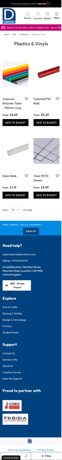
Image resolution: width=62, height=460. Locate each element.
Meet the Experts (12, 378)
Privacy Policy (45, 449)
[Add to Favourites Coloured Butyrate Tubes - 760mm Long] (26, 99)
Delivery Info (10, 359)
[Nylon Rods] (15, 151)
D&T (14, 34)
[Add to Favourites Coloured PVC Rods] (57, 99)
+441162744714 (19, 260)
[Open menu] (56, 13)
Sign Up (31, 231)
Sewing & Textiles (12, 313)
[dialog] (11, 457)
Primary (7, 326)
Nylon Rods (10, 176)
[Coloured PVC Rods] (46, 74)
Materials (24, 34)
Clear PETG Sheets (41, 178)
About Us (8, 365)
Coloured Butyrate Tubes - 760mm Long (12, 103)
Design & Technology (14, 319)
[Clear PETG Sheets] (46, 151)
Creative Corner (12, 372)
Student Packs (11, 332)
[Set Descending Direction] (25, 456)
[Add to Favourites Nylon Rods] (26, 176)
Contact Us (9, 353)
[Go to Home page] (9, 16)
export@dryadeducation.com (19, 254)
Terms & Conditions (19, 449)
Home (6, 34)
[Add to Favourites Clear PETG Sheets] (57, 176)
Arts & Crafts (10, 307)
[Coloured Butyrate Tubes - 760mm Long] (15, 74)
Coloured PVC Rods (42, 101)
